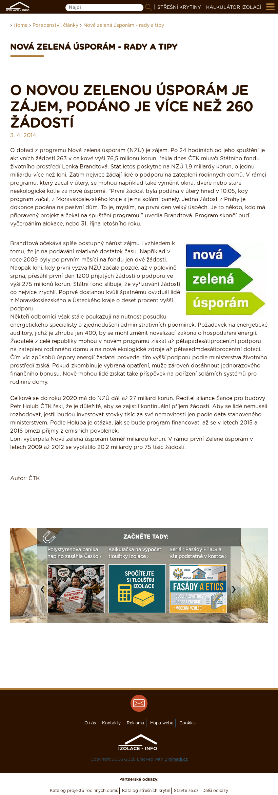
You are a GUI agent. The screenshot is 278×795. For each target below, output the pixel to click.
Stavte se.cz (186, 791)
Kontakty (111, 723)
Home (20, 25)
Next (235, 593)
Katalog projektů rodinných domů (84, 791)
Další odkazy (215, 791)
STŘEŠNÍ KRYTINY (179, 7)
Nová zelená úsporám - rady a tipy (123, 25)
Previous (44, 593)
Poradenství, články (55, 25)
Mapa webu (161, 723)
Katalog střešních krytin (146, 791)
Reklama (135, 723)
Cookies (187, 723)
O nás (90, 723)
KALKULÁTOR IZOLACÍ (233, 7)
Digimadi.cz (176, 759)
